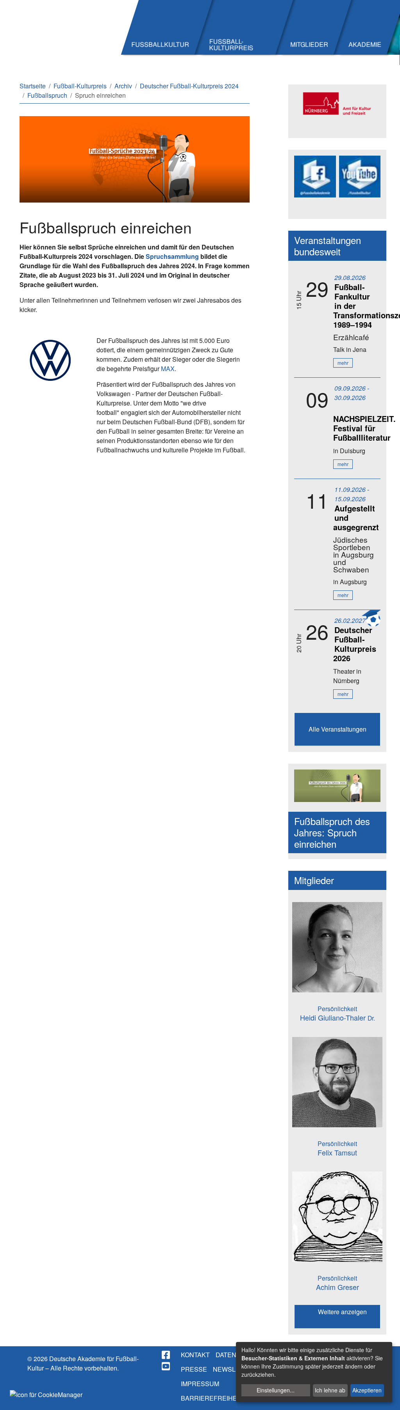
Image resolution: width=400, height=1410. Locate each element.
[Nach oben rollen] (386, 1396)
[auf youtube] (166, 1366)
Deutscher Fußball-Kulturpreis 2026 (354, 644)
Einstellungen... (276, 1390)
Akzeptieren (367, 1390)
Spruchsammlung (172, 256)
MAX (168, 368)
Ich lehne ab (330, 1390)
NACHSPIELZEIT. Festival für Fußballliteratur (364, 428)
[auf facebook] (166, 1355)
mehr (343, 362)
